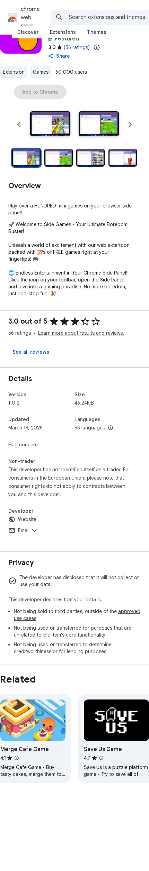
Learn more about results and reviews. (81, 333)
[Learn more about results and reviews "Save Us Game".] (101, 758)
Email (23, 530)
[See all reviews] (30, 352)
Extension (14, 72)
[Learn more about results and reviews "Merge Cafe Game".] (16, 758)
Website (27, 519)
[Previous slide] (19, 124)
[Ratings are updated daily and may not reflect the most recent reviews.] (97, 47)
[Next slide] (130, 124)
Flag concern (23, 445)
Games (41, 72)
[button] (50, 124)
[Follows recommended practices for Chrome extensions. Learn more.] (50, 38)
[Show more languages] (110, 428)
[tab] (28, 32)
